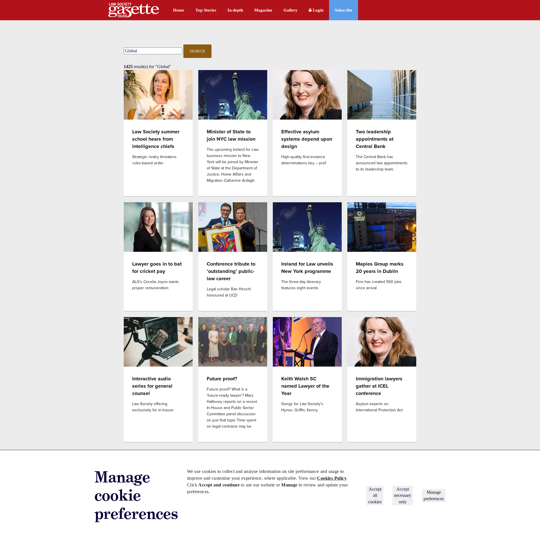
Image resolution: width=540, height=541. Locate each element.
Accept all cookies (375, 495)
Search (197, 51)
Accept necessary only (402, 495)
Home (178, 10)
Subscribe (343, 10)
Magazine (263, 10)
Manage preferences (434, 495)
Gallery (291, 10)
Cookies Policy (331, 478)
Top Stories (205, 10)
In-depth (235, 10)
